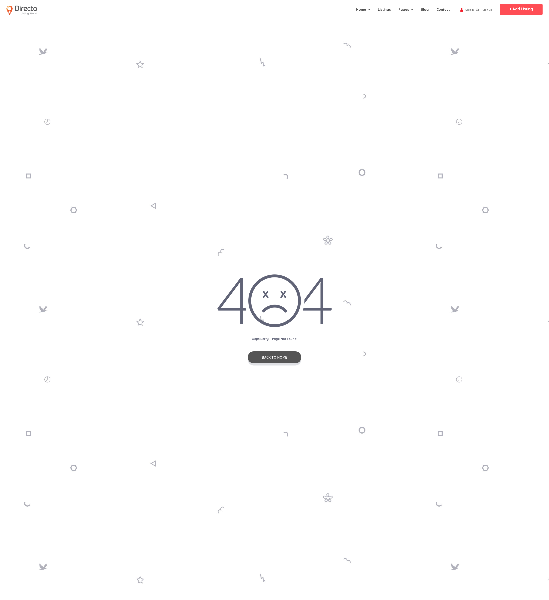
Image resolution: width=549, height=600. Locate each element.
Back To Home (274, 357)
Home (361, 9)
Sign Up (487, 10)
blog (425, 9)
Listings (384, 9)
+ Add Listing (521, 8)
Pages (403, 9)
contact (443, 9)
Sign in (469, 10)
